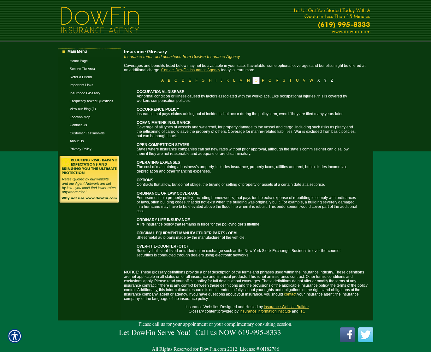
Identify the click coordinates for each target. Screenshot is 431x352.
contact (290, 294)
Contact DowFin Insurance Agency (190, 70)
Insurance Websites (202, 307)
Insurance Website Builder (286, 307)
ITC (302, 311)
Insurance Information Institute (265, 311)
